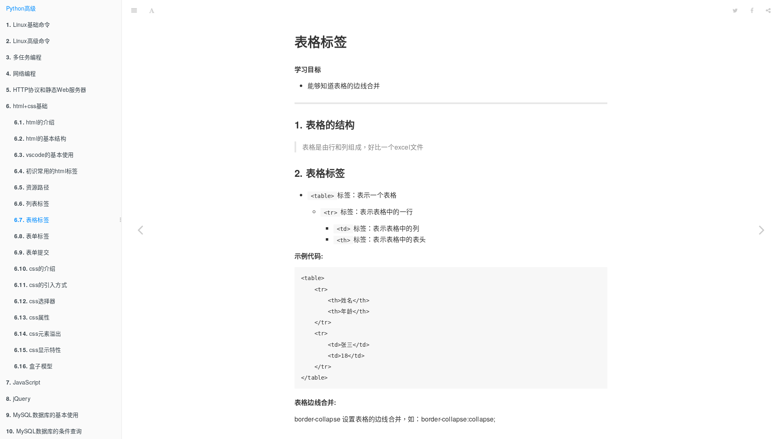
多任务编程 (24, 57)
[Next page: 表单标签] (761, 229)
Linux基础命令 (28, 24)
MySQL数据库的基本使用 (42, 415)
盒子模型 (33, 366)
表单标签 (31, 236)
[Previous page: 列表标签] (140, 229)
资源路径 (31, 187)
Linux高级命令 (28, 41)
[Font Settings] (151, 10)
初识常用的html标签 (46, 171)
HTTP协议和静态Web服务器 (46, 89)
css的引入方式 (40, 284)
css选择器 (34, 301)
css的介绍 (34, 268)
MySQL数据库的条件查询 (44, 431)
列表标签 (31, 203)
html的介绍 (34, 122)
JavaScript (23, 382)
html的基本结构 (40, 138)
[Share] (768, 10)
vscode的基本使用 (44, 154)
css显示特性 (37, 350)
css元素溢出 (37, 333)
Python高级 (21, 8)
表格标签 (31, 219)
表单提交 (31, 252)
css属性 (32, 317)
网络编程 (21, 73)
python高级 (443, 10)
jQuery (18, 398)
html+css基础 (27, 106)
